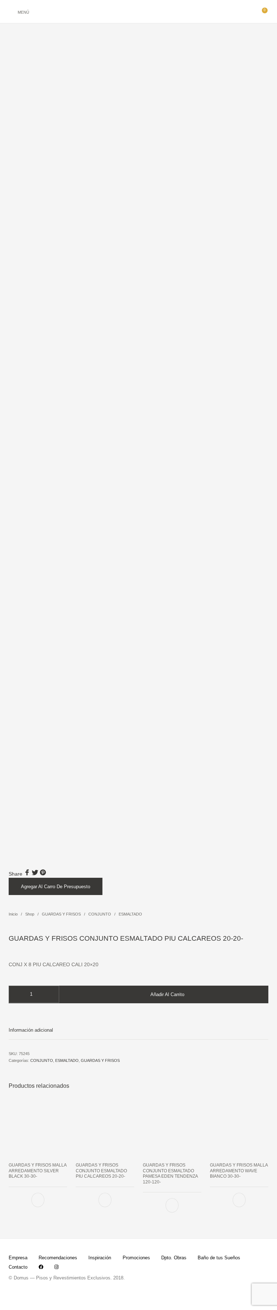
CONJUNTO (99, 914)
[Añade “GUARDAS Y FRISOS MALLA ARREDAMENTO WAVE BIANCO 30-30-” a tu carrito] (239, 1199)
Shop (29, 914)
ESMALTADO (130, 914)
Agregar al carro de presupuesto (55, 886)
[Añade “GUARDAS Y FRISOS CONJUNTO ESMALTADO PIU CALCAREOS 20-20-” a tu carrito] (104, 1199)
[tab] (138, 1030)
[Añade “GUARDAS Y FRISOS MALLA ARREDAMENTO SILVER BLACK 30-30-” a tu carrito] (37, 1199)
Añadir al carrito (167, 994)
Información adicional (31, 1030)
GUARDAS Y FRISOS (61, 914)
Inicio (13, 914)
